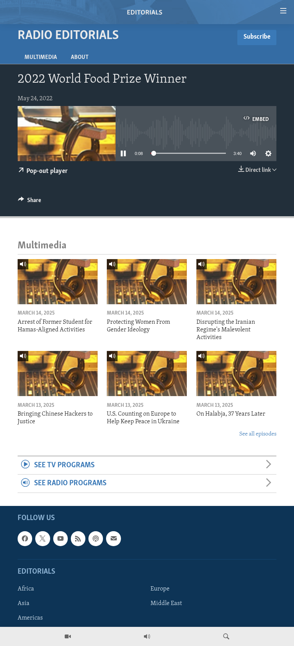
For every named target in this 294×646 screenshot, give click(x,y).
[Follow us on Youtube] (60, 538)
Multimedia (40, 57)
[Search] (226, 636)
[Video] (67, 636)
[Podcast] (95, 538)
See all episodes (257, 434)
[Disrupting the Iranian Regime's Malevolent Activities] (236, 281)
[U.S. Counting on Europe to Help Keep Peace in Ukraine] (147, 373)
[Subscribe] (113, 538)
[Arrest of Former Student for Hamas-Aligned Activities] (58, 281)
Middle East (166, 603)
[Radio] (147, 636)
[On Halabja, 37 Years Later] (236, 373)
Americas (30, 618)
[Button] (29, 202)
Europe (160, 589)
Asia (23, 603)
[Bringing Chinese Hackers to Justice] (58, 373)
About (79, 57)
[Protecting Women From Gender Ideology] (147, 281)
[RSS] (78, 538)
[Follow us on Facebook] (25, 538)
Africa (26, 589)
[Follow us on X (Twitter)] (42, 538)
